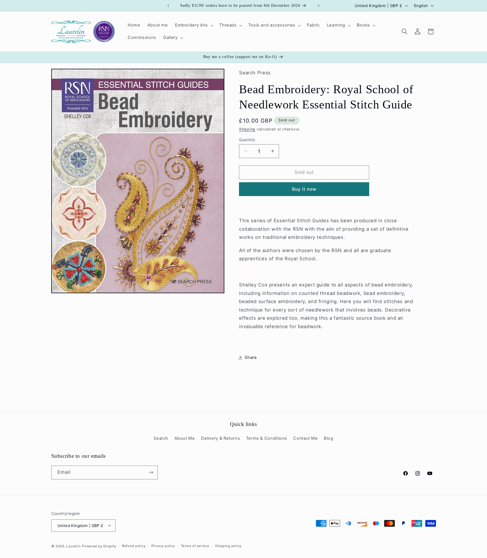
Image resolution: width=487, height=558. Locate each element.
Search (161, 438)
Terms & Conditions (266, 438)
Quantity (247, 139)
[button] (193, 25)
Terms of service (195, 546)
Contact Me (305, 438)
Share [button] (251, 357)
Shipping (247, 129)
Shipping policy (228, 546)
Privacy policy (163, 546)
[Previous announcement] (168, 5)
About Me (184, 438)
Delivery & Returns (220, 438)
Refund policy (134, 546)
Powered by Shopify (99, 546)
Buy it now (304, 189)
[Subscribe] (150, 472)
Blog (328, 438)
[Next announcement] (319, 5)
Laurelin (73, 546)
